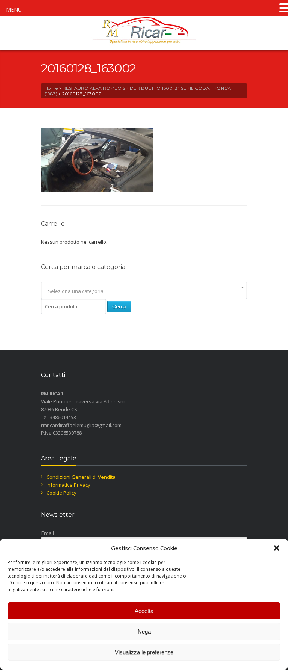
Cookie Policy (61, 492)
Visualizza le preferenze (144, 652)
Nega (144, 631)
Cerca (119, 306)
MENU (14, 9)
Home (51, 88)
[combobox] (144, 291)
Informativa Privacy (68, 484)
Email (47, 533)
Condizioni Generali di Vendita (81, 477)
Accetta (144, 611)
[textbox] (144, 291)
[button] (276, 548)
